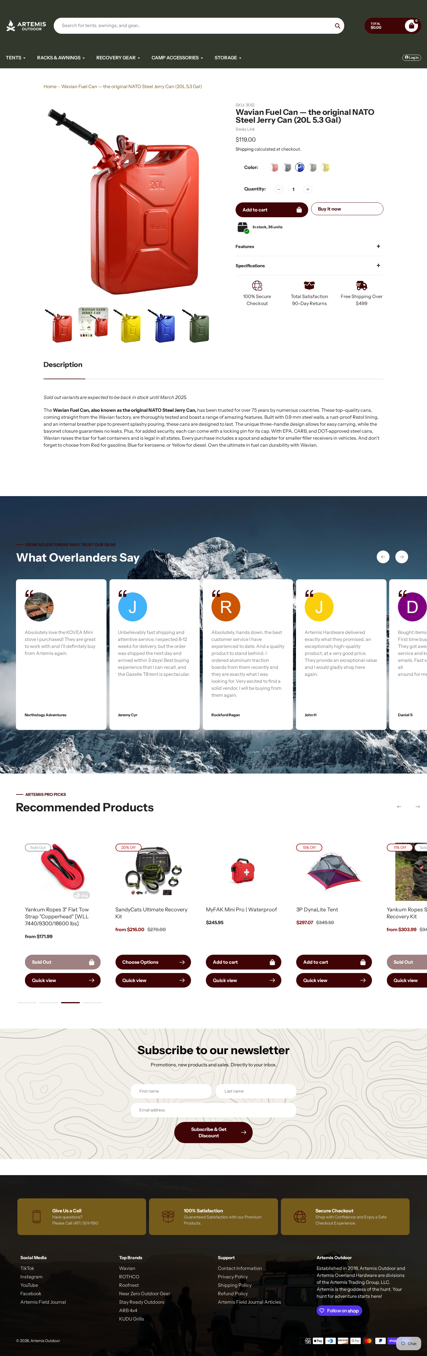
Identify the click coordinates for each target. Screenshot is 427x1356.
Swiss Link (245, 129)
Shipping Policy (235, 1285)
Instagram (31, 1277)
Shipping (245, 149)
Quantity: (255, 189)
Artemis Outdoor (45, 1340)
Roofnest (129, 1285)
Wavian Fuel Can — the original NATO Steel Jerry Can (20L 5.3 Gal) (131, 86)
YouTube (29, 1285)
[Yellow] (325, 167)
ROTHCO (129, 1277)
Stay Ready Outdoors (141, 1302)
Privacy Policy (233, 1277)
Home (50, 86)
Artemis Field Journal (43, 1302)
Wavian (127, 1268)
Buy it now (329, 209)
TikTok (27, 1268)
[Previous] (383, 556)
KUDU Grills (131, 1319)
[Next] (401, 556)
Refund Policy (233, 1293)
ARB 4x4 (128, 1310)
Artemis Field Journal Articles (249, 1302)
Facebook (31, 1293)
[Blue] (299, 167)
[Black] (287, 167)
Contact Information (240, 1268)
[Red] (274, 167)
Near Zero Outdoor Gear (144, 1293)
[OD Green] (312, 167)
